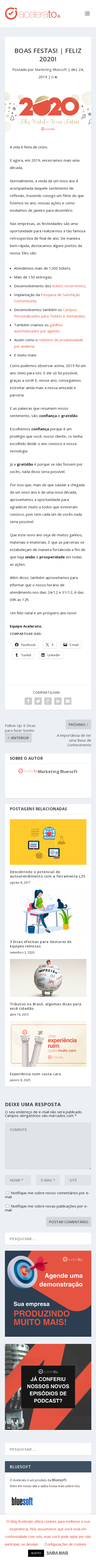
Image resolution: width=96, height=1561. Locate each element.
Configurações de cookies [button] (65, 1544)
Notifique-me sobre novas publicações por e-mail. (46, 1208)
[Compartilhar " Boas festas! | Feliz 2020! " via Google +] (48, 701)
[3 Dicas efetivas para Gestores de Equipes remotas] (48, 912)
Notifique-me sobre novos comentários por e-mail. (47, 1194)
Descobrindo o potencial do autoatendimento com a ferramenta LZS (47, 874)
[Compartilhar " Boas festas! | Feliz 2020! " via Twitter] (38, 701)
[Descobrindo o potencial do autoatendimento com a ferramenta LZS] (48, 842)
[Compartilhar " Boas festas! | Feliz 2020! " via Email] (68, 701)
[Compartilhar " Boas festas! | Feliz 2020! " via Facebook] (28, 701)
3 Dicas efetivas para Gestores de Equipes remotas (41, 943)
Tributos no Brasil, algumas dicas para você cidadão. (45, 1006)
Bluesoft (59, 1480)
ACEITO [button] (36, 1553)
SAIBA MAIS (57, 1553)
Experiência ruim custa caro (35, 1074)
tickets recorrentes (68, 285)
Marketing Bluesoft (51, 69)
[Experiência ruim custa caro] (48, 1044)
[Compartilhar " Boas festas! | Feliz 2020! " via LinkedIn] (58, 701)
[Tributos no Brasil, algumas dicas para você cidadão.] (48, 978)
